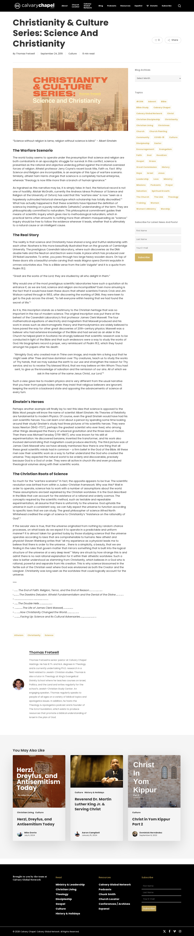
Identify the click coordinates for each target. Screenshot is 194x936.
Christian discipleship (148, 119)
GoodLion (161, 155)
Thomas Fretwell (25, 53)
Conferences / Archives (114, 904)
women (155, 202)
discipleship (142, 143)
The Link (158, 197)
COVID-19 (159, 137)
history (166, 167)
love (156, 179)
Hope (139, 173)
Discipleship (64, 899)
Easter (157, 143)
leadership (142, 179)
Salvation (141, 191)
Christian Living (144, 125)
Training (141, 202)
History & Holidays (94, 792)
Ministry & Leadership (70, 884)
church (140, 131)
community (142, 137)
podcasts (156, 185)
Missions (141, 185)
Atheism (18, 635)
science (49, 635)
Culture (72, 53)
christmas (163, 125)
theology (173, 197)
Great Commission (146, 167)
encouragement (145, 149)
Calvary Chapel (162, 107)
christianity (34, 635)
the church (142, 197)
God (149, 155)
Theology (62, 894)
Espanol (104, 908)
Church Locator (109, 899)
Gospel (60, 904)
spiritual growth (161, 191)
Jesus (161, 173)
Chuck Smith (107, 894)
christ (170, 113)
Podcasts (105, 889)
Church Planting (158, 131)
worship (165, 208)
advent (152, 101)
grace (152, 161)
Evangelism (165, 149)
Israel (150, 173)
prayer (169, 185)
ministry (168, 179)
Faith (139, 155)
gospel (140, 161)
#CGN (139, 101)
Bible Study (142, 107)
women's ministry (146, 208)
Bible (163, 101)
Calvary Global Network (149, 113)
